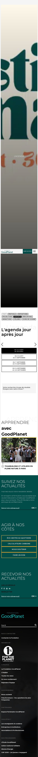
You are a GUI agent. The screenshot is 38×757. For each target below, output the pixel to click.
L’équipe (4, 672)
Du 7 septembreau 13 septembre (19, 363)
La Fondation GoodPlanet (11, 669)
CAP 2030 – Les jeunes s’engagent (14, 752)
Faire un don (27, 251)
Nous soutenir (6, 694)
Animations (6, 319)
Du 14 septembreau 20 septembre (19, 369)
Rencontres (27, 316)
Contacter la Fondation (10, 638)
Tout (4, 314)
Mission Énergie (7, 749)
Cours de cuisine (28, 319)
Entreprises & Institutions (10, 727)
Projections (7, 316)
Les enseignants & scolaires (11, 724)
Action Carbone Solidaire (10, 746)
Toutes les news (7, 676)
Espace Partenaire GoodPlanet (12, 712)
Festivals (12, 314)
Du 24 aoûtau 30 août (19, 350)
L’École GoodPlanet (8, 742)
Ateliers (17, 319)
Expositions (23, 314)
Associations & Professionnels (12, 730)
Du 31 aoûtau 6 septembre (19, 356)
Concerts (17, 316)
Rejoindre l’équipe (8, 682)
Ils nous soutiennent (9, 679)
